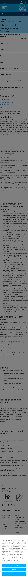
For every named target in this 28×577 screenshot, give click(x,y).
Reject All (14, 569)
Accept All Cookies (14, 574)
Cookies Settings (14, 565)
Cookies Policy (10, 562)
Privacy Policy (17, 562)
